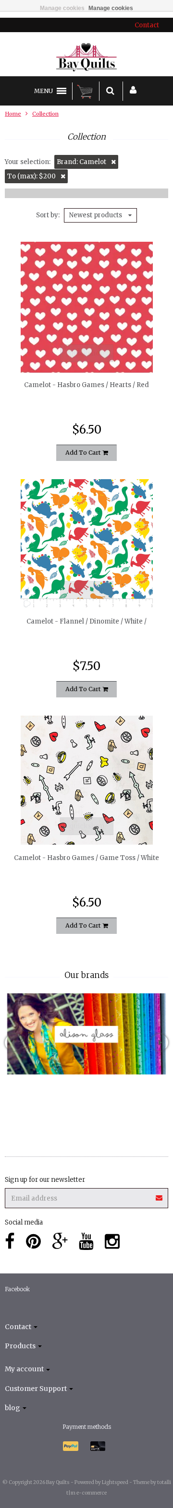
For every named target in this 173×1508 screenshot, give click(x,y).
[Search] (110, 91)
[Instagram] (112, 1241)
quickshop (86, 353)
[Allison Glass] (86, 1033)
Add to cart (83, 452)
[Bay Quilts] (87, 57)
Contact (147, 25)
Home (13, 113)
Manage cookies (62, 8)
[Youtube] (86, 1241)
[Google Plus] (60, 1241)
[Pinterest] (33, 1241)
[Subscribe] (86, 1194)
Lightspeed (115, 1482)
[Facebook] (10, 1241)
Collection (45, 113)
